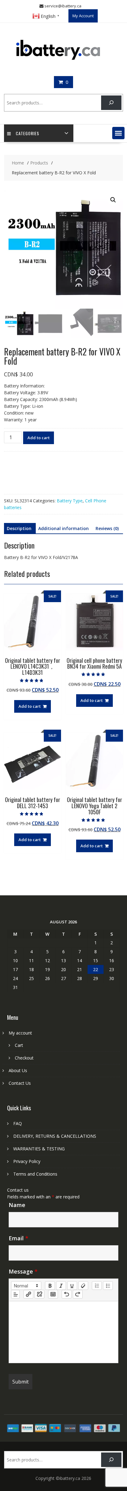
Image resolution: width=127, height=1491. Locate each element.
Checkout (24, 1058)
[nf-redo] (78, 1294)
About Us (18, 1070)
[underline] (72, 1285)
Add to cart (38, 437)
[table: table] (53, 1294)
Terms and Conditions (35, 1174)
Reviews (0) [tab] (107, 528)
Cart (19, 1045)
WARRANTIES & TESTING (39, 1149)
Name (17, 1205)
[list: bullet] (108, 1285)
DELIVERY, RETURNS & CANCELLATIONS (54, 1136)
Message (23, 1271)
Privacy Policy (26, 1161)
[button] (118, 133)
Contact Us (20, 1083)
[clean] (83, 1285)
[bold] (50, 1285)
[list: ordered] (97, 1285)
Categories (27, 133)
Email (18, 1238)
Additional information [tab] (63, 528)
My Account (83, 15)
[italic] (61, 1285)
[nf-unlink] (39, 1294)
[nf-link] (28, 1294)
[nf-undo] (67, 1294)
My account (20, 1033)
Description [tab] (19, 528)
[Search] (111, 102)
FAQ (17, 1123)
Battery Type (70, 501)
